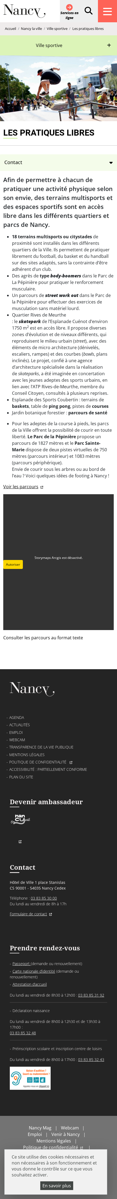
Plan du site (21, 776)
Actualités (19, 724)
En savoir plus (56, 1186)
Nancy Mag (40, 1128)
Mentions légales (27, 754)
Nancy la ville (31, 28)
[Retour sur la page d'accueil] (24, 13)
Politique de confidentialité (38, 762)
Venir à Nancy (65, 1134)
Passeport (22, 963)
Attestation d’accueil (30, 984)
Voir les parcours (20, 487)
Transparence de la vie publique (41, 747)
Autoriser (13, 564)
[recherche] (88, 11)
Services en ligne (69, 15)
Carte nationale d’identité (34, 971)
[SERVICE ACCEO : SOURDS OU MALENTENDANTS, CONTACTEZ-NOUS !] (30, 1084)
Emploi (16, 732)
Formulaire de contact (28, 913)
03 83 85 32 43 (91, 1059)
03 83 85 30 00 (44, 898)
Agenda (16, 717)
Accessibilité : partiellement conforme (48, 769)
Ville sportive (57, 28)
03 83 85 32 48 (23, 1032)
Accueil (10, 28)
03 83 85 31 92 (91, 995)
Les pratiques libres (88, 28)
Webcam (17, 739)
